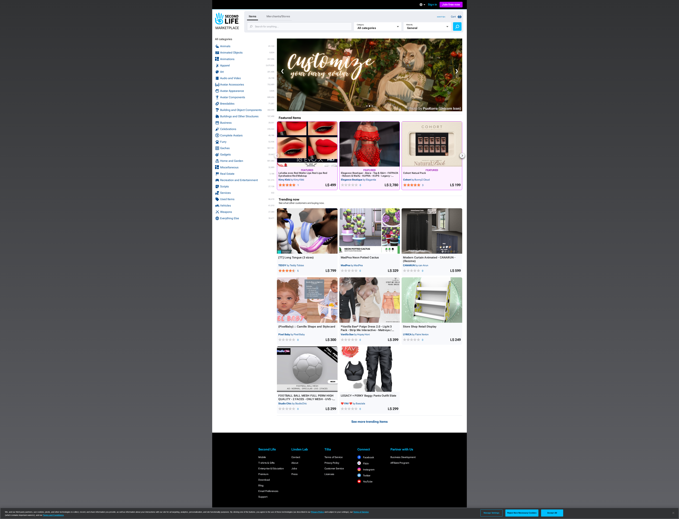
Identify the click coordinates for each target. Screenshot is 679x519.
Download (264, 479)
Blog (260, 485)
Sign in (432, 4)
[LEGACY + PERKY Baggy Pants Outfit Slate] (369, 369)
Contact (295, 457)
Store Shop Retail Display (419, 326)
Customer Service (334, 468)
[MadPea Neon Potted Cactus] (369, 231)
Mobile (262, 457)
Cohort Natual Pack (414, 173)
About (294, 462)
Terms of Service (333, 457)
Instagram (368, 469)
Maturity (409, 25)
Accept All (552, 513)
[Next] (462, 155)
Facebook (368, 457)
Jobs (294, 468)
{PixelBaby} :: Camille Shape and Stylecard (306, 326)
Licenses (329, 474)
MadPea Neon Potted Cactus (360, 257)
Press (294, 474)
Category (360, 25)
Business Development (403, 457)
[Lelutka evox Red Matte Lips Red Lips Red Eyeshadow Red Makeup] (307, 144)
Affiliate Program (399, 462)
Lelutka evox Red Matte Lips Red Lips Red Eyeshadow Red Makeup (302, 174)
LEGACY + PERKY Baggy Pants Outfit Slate (368, 395)
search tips (441, 17)
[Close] (673, 513)
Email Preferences (268, 491)
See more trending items (369, 421)
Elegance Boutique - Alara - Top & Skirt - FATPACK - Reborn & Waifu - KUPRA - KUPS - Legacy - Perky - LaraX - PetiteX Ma (369, 176)
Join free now (451, 4)
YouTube (367, 481)
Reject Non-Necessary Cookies (521, 513)
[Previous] (276, 155)
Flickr (365, 463)
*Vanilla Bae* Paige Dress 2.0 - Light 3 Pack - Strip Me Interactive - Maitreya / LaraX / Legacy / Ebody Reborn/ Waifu (366, 330)
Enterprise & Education (271, 468)
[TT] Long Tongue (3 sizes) (296, 257)
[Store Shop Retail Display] (432, 300)
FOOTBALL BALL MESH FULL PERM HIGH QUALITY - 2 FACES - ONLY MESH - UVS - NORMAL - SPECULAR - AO (306, 399)
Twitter (366, 475)
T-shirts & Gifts (266, 462)
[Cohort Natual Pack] (432, 144)
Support (262, 496)
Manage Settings (492, 513)
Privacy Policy (331, 462)
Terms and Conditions (53, 515)
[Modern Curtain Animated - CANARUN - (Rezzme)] (432, 231)
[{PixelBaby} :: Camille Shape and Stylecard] (307, 300)
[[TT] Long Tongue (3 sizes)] (307, 231)
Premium (263, 474)
